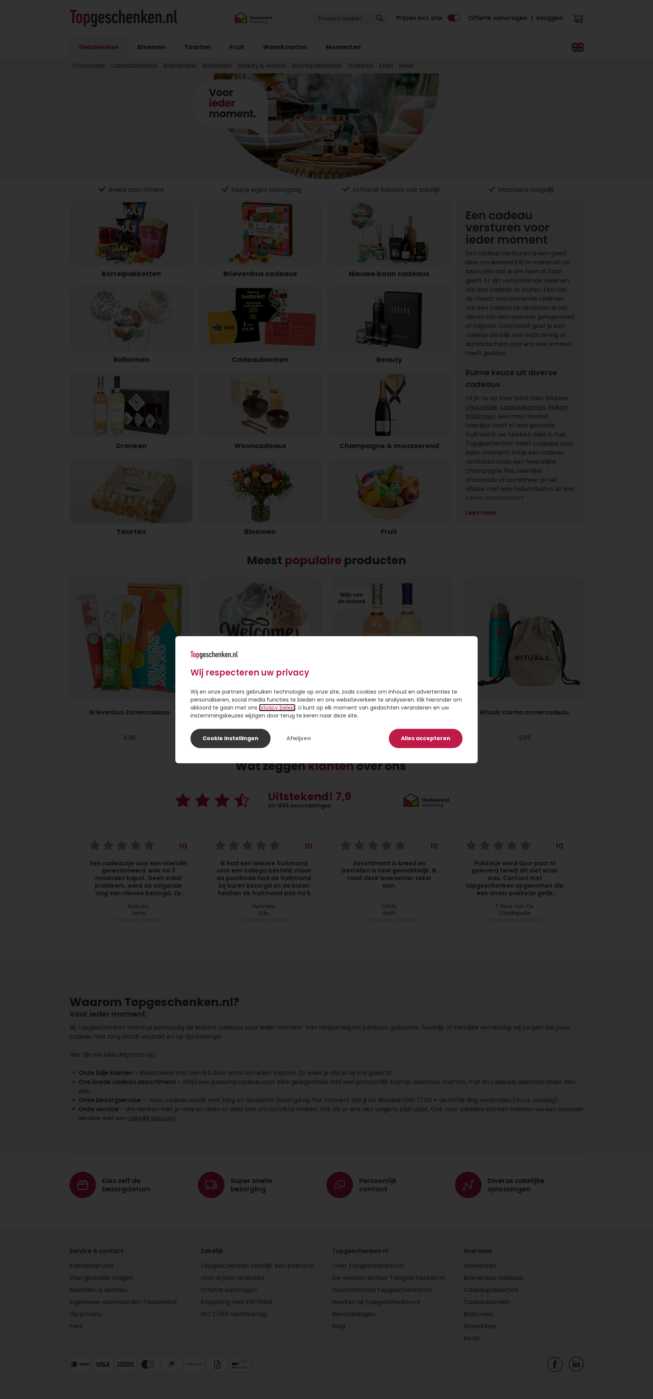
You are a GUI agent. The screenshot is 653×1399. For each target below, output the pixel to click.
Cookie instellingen (230, 738)
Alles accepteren (425, 738)
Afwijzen (298, 738)
